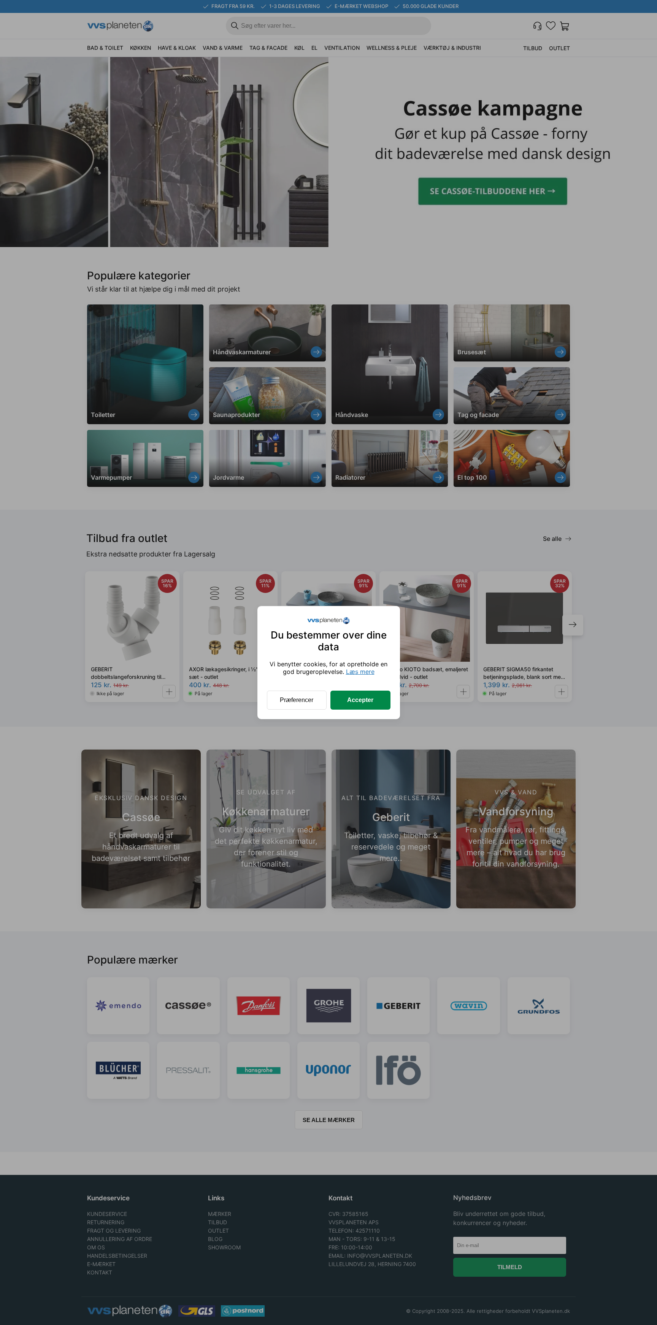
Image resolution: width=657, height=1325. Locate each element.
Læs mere (360, 671)
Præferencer (296, 700)
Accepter (360, 700)
